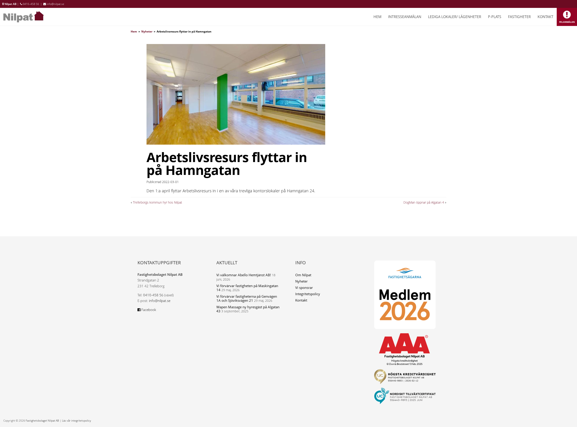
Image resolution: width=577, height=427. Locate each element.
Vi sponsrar (304, 287)
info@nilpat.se (55, 4)
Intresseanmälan (404, 16)
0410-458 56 (153, 295)
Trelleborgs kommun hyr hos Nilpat (157, 202)
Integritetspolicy (307, 294)
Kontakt (545, 16)
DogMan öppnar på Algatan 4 (423, 202)
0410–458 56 (31, 4)
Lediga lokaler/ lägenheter (454, 16)
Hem (377, 16)
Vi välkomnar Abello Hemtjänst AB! (243, 275)
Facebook (148, 309)
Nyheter (146, 31)
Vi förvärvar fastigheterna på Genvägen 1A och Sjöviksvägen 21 (246, 298)
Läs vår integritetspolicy (76, 420)
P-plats (494, 16)
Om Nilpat (303, 275)
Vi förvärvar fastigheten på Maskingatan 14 (247, 287)
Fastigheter (519, 16)
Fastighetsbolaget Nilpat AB (42, 420)
